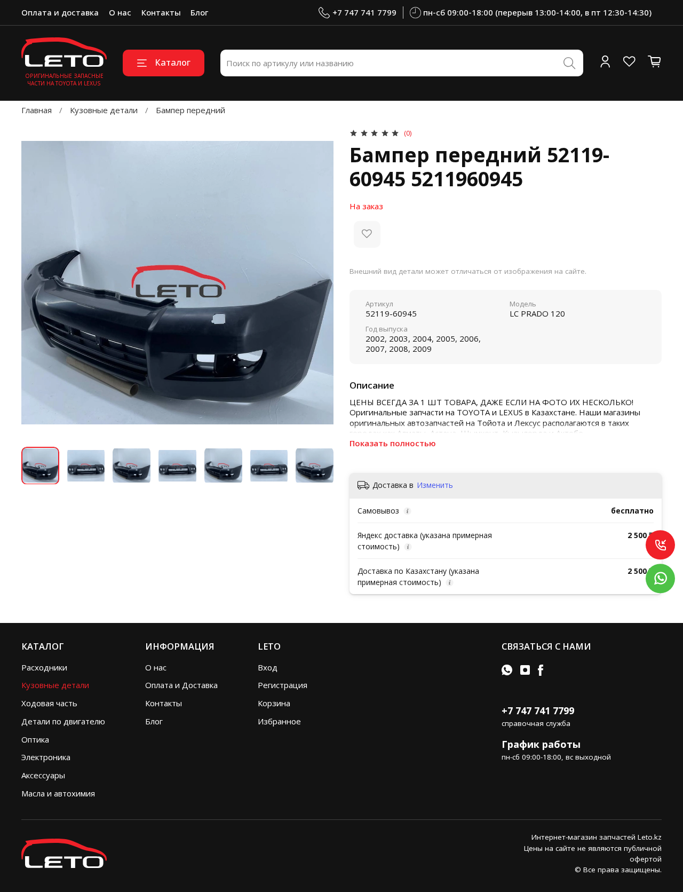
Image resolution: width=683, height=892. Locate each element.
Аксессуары (43, 775)
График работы (541, 744)
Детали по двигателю (63, 721)
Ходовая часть (49, 703)
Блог (199, 12)
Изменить (435, 485)
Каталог (172, 62)
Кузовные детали (104, 110)
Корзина (274, 703)
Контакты (161, 12)
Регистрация (282, 685)
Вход (267, 667)
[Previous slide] (38, 283)
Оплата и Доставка (181, 685)
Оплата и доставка (60, 12)
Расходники (44, 667)
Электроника (45, 757)
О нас (120, 12)
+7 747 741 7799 (364, 12)
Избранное (279, 721)
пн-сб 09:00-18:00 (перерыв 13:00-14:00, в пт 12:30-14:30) (537, 12)
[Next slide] (318, 283)
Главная (36, 110)
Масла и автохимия (58, 793)
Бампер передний (190, 110)
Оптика (35, 739)
